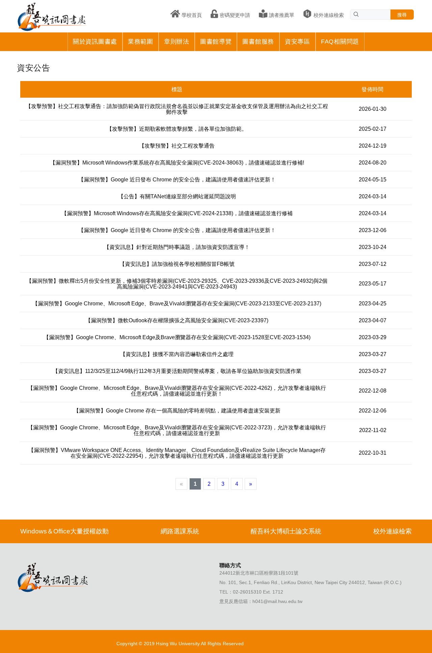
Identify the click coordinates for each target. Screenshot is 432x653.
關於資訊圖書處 (95, 41)
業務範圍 (140, 41)
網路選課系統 (180, 531)
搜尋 (402, 15)
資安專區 (297, 41)
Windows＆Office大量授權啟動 (64, 531)
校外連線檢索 (392, 531)
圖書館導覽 (216, 41)
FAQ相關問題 (340, 41)
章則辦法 (176, 41)
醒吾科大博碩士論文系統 (286, 531)
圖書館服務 (258, 41)
